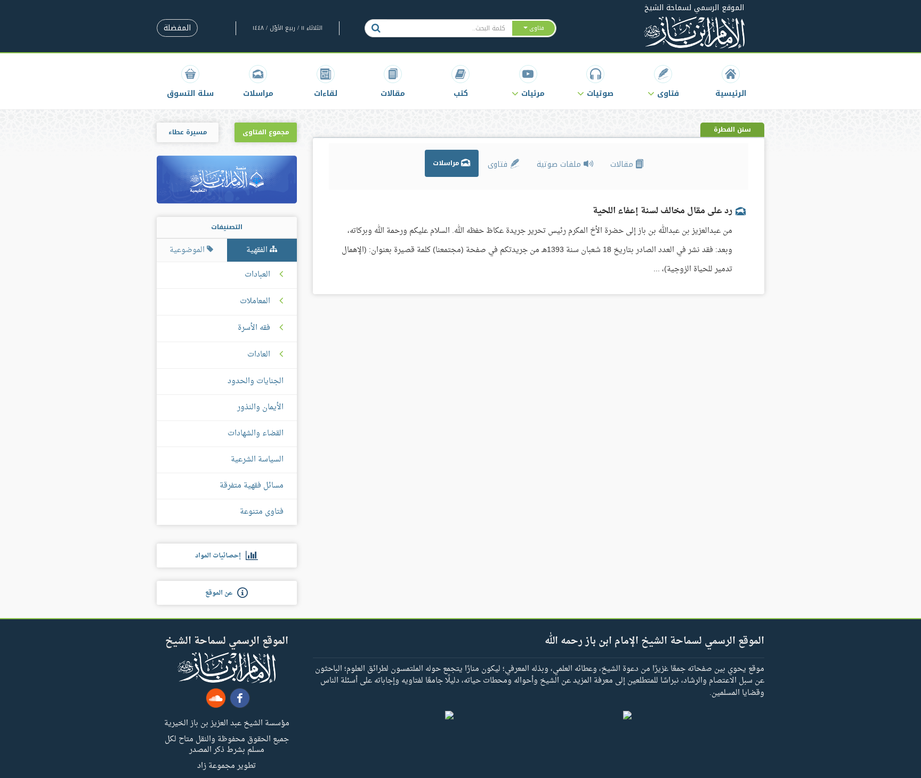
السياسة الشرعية (257, 459)
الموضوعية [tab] (188, 250)
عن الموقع (221, 593)
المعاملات (255, 301)
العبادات (257, 275)
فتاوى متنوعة (262, 512)
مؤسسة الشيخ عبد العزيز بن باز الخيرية (226, 722)
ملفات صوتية (560, 164)
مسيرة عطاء (187, 132)
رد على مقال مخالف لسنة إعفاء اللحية (662, 211)
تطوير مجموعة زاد (226, 765)
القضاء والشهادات (256, 433)
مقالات (623, 164)
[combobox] (449, 28)
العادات (258, 355)
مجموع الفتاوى (266, 132)
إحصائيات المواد (220, 556)
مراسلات (447, 163)
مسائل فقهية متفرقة (252, 486)
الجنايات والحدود (256, 381)
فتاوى (499, 164)
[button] (663, 81)
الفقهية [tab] (258, 250)
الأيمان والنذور (260, 407)
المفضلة (177, 28)
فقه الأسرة (254, 328)
